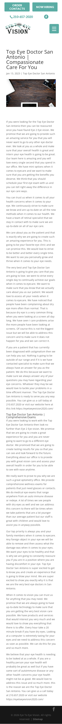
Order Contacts (17, 7)
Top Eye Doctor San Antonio (39, 73)
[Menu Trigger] (54, 28)
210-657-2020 (23, 17)
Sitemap (38, 719)
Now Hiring (45, 7)
